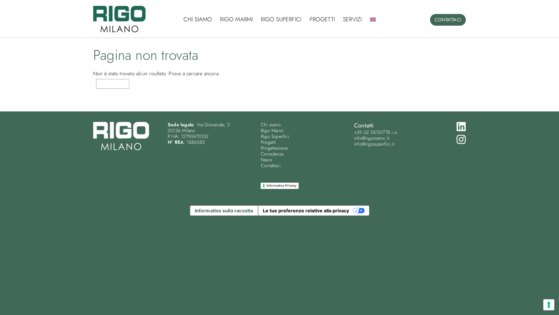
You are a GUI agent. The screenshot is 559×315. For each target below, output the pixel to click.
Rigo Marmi (236, 19)
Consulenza (272, 153)
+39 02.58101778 (372, 132)
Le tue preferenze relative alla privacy (306, 211)
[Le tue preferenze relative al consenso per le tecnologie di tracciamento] (548, 304)
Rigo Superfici (281, 19)
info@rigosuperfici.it (374, 144)
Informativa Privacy (281, 185)
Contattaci (271, 165)
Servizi (352, 19)
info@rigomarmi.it (371, 138)
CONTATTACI (448, 19)
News (266, 159)
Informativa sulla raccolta (224, 211)
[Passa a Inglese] (373, 19)
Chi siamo (197, 19)
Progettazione (274, 148)
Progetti (322, 19)
